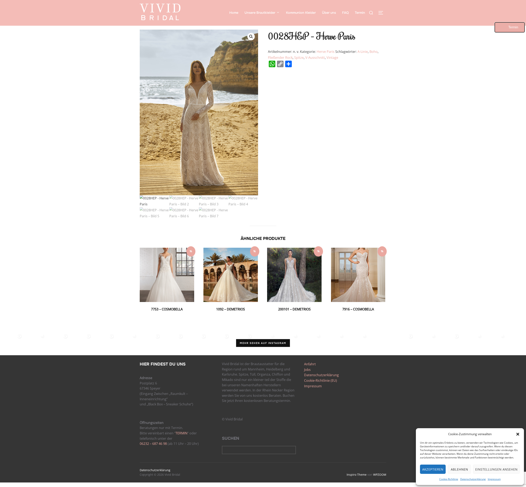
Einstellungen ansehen (496, 469)
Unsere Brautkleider (260, 12)
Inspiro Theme (357, 475)
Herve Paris (326, 51)
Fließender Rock (280, 57)
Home (233, 12)
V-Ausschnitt (315, 57)
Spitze (299, 57)
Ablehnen (459, 469)
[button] (518, 434)
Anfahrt (310, 364)
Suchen (230, 438)
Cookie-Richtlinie (448, 479)
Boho (373, 51)
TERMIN (181, 433)
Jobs (307, 369)
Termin (360, 12)
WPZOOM (379, 475)
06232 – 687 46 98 (153, 443)
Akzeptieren (432, 469)
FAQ (345, 12)
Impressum (494, 479)
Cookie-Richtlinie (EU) (320, 380)
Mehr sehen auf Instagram (263, 343)
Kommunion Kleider (301, 12)
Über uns (329, 12)
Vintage (332, 57)
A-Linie (363, 51)
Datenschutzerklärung (473, 479)
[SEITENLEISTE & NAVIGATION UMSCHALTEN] (382, 12)
